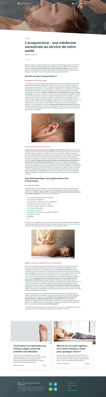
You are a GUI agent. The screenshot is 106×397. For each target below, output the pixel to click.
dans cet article (29, 278)
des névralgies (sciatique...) (35, 210)
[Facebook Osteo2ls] (50, 384)
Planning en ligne (72, 385)
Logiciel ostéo (71, 383)
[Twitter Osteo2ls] (55, 384)
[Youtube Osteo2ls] (50, 389)
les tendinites (31, 208)
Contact (69, 388)
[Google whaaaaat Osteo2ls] (55, 389)
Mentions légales (72, 390)
